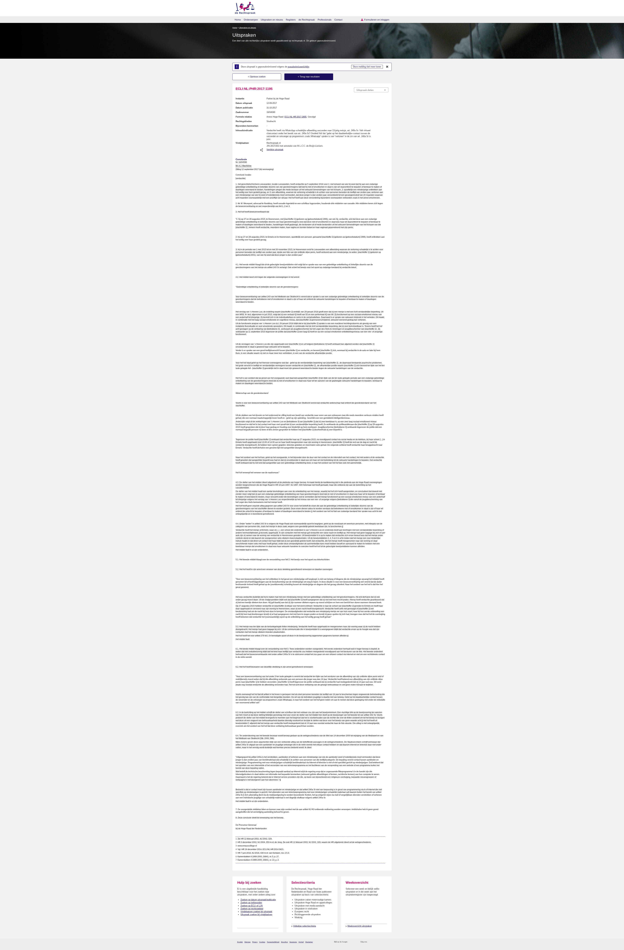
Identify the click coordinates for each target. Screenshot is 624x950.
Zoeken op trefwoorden (251, 902)
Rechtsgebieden (244, 121)
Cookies (262, 942)
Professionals (325, 19)
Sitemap (247, 942)
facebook (374, 942)
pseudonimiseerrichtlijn (298, 67)
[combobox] (371, 90)
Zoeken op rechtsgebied (251, 908)
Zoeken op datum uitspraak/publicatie (258, 899)
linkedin (382, 942)
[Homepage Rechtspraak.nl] (244, 7)
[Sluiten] (387, 67)
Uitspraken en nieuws (272, 19)
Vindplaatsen (242, 143)
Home (238, 19)
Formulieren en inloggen (376, 19)
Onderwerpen (251, 19)
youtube (386, 942)
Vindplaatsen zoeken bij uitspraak (256, 911)
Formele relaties (244, 117)
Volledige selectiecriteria (304, 926)
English (240, 942)
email (354, 942)
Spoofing (284, 942)
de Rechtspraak (307, 19)
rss (350, 942)
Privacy (255, 942)
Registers (291, 19)
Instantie (240, 98)
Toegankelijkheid (273, 942)
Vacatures (293, 942)
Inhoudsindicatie (244, 130)
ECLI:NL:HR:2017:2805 (295, 117)
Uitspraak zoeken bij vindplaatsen (256, 914)
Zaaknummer (242, 112)
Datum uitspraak (244, 103)
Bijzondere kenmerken (247, 126)
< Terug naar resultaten (309, 76)
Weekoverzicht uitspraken (359, 926)
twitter (369, 942)
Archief (301, 942)
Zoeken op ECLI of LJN (251, 905)
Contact (338, 19)
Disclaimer (309, 942)
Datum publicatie (244, 107)
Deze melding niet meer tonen (367, 67)
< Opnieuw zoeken (257, 76)
